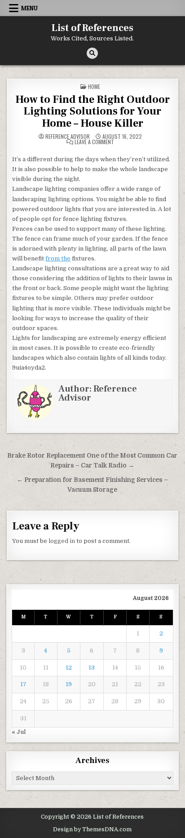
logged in (61, 541)
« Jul (19, 731)
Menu (29, 8)
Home (94, 86)
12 (69, 667)
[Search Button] (92, 53)
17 (23, 684)
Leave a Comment (94, 142)
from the (57, 258)
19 (69, 684)
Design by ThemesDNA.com (92, 829)
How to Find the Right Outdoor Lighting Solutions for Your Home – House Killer (92, 111)
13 (91, 667)
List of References (92, 28)
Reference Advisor (67, 136)
